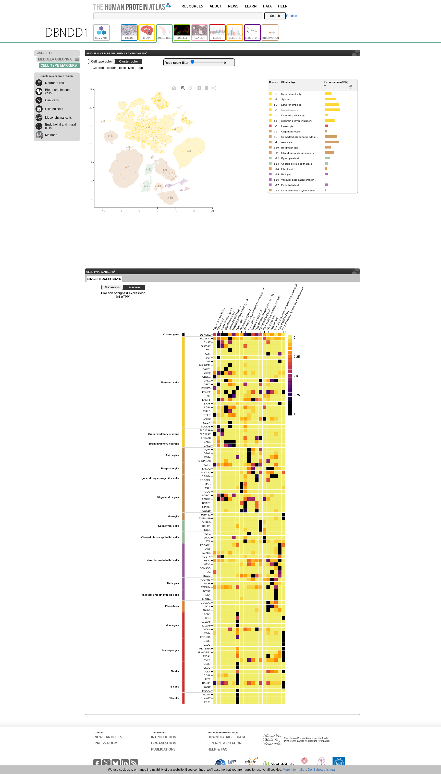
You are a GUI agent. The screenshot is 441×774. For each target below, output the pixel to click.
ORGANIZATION (163, 743)
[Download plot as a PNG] (174, 88)
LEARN (251, 6)
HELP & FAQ (217, 749)
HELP (282, 6)
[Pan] (190, 88)
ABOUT (216, 6)
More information (294, 769)
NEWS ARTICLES (108, 737)
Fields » (291, 16)
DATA (267, 6)
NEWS (233, 6)
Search (275, 16)
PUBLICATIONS (163, 749)
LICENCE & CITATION (224, 743)
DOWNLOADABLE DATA (226, 737)
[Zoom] (183, 88)
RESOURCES (192, 6)
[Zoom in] (199, 88)
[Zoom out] (206, 88)
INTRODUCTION (163, 737)
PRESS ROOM (106, 743)
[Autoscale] (214, 88)
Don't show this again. (323, 769)
